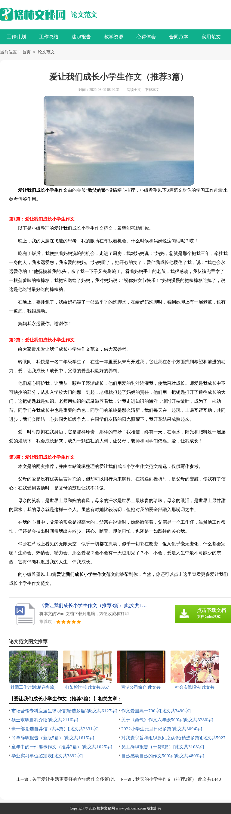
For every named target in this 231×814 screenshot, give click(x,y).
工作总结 (48, 36)
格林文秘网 (106, 808)
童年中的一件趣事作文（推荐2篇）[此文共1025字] (61, 746)
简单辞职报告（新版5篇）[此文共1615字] (52, 737)
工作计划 (16, 36)
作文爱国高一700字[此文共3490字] (156, 710)
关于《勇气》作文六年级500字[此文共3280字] (167, 719)
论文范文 (84, 14)
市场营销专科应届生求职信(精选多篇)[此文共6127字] (64, 710)
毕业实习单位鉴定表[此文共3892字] (47, 755)
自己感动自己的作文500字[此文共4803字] (162, 755)
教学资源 (113, 36)
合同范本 (178, 36)
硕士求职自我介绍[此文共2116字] (44, 719)
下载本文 (152, 90)
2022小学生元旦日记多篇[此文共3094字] (161, 728)
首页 (26, 52)
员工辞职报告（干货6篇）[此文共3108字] (162, 746)
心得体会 (146, 36)
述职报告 (81, 36)
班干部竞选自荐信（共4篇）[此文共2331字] (55, 728)
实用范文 (211, 36)
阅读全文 (134, 90)
